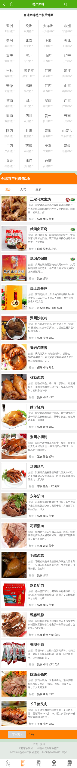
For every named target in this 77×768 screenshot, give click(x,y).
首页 (35, 744)
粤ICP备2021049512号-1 (54, 752)
